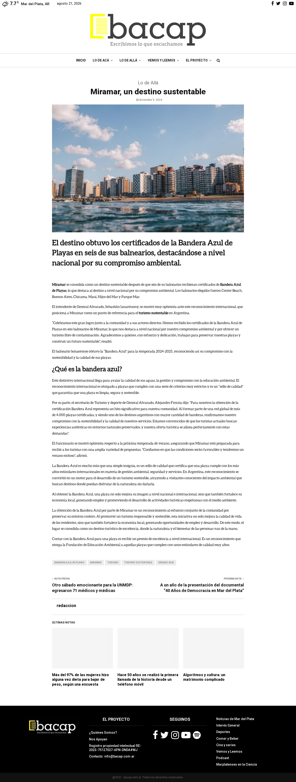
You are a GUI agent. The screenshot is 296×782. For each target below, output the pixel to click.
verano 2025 (166, 562)
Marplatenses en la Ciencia (236, 764)
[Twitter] (164, 735)
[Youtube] (186, 735)
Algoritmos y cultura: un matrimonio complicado (204, 677)
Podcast (222, 758)
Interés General (228, 725)
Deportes (223, 732)
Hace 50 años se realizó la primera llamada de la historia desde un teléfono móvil (147, 680)
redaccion (66, 605)
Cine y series (226, 745)
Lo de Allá (128, 60)
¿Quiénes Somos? (103, 732)
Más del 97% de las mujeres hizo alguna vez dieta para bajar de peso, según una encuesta (80, 680)
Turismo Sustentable (138, 562)
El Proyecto (197, 60)
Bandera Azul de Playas (69, 562)
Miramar (96, 562)
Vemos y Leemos (161, 60)
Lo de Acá (101, 60)
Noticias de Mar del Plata (235, 719)
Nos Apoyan (98, 739)
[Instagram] (175, 735)
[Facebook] (155, 735)
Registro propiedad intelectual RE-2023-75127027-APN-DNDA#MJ (115, 748)
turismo (112, 562)
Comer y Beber (227, 738)
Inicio (81, 60)
